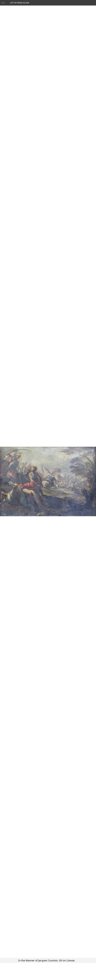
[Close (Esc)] (93, 3)
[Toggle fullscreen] (82, 3)
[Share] (87, 3)
